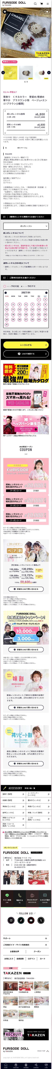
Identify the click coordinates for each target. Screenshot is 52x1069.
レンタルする (26, 345)
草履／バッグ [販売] (35, 813)
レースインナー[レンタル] (33, 794)
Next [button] (46, 293)
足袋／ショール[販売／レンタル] (9, 825)
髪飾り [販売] (7, 794)
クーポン (37, 952)
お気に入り (8, 959)
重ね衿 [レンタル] (34, 800)
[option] (26, 309)
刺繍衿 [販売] (7, 800)
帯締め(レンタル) (10, 62)
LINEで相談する (28, 354)
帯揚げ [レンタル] (34, 806)
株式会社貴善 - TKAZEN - (24, 978)
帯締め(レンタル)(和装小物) (18, 834)
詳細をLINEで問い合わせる (27, 589)
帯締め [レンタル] (9, 806)
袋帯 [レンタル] (8, 813)
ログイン (31, 959)
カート (42, 959)
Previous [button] (6, 293)
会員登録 (20, 959)
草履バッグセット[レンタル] (9, 819)
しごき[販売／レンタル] (34, 819)
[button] (48, 32)
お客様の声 (14, 952)
